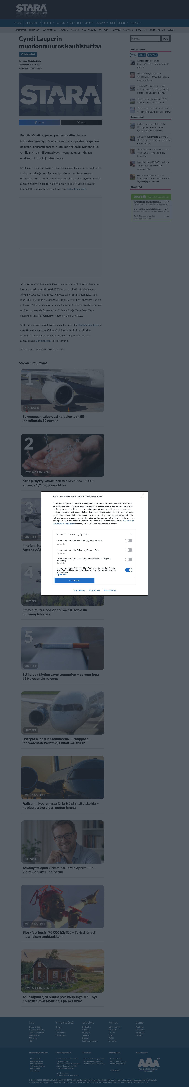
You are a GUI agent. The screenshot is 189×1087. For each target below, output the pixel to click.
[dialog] (94, 543)
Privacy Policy (110, 590)
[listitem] (94, 534)
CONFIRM (74, 581)
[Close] (142, 496)
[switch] (128, 540)
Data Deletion (79, 590)
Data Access (94, 590)
